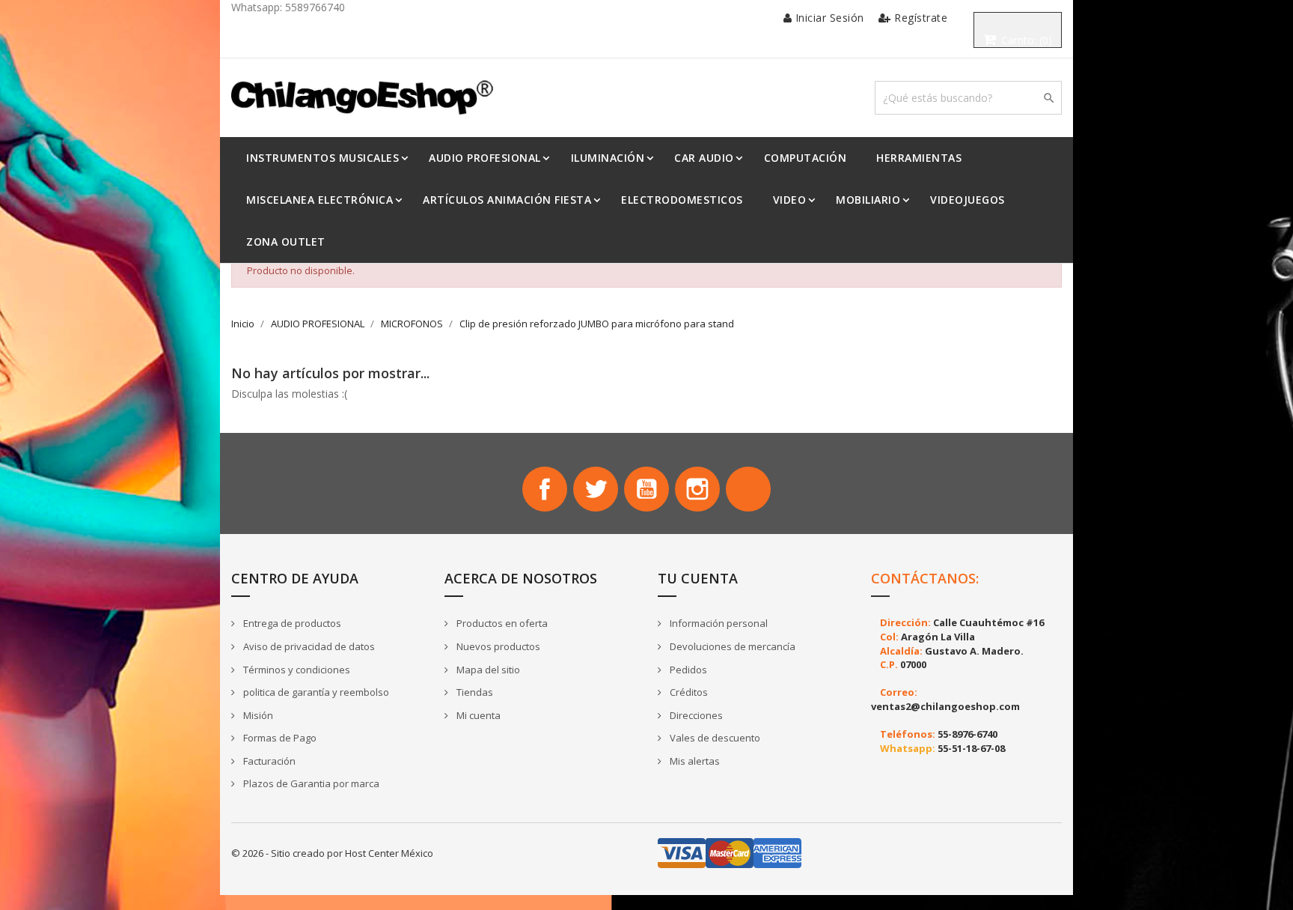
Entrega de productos (291, 623)
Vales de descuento (713, 737)
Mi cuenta (477, 715)
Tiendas (473, 692)
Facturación (268, 761)
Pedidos (687, 669)
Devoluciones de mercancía (731, 646)
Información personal (717, 623)
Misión (257, 715)
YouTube (646, 489)
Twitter (595, 489)
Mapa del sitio (487, 669)
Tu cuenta (698, 578)
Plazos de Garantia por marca (310, 783)
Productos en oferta (501, 623)
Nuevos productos (497, 646)
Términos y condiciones (295, 669)
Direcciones (695, 715)
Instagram (697, 489)
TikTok (748, 489)
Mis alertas (693, 761)
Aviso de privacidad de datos (308, 646)
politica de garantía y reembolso (315, 692)
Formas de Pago (279, 737)
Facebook (544, 489)
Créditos (687, 692)
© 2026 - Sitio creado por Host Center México (332, 853)
